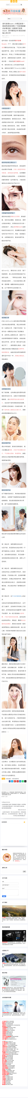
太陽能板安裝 (4, 1046)
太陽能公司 (4, 963)
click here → (17, 860)
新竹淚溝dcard (6, 37)
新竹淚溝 (16, 35)
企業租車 (4, 1025)
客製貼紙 (4, 1023)
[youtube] (16, 1)
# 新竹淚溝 (8, 778)
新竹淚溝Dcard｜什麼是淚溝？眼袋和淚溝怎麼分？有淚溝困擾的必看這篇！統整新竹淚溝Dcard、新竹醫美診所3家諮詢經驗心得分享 (14, 793)
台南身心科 (4, 1047)
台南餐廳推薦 (4, 1027)
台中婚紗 (4, 917)
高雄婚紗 (4, 1051)
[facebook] (11, 1)
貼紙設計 (4, 1022)
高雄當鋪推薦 (5, 942)
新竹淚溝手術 (22, 35)
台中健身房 (4, 1021)
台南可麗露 (4, 1039)
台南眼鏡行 (4, 1029)
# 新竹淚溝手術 (15, 778)
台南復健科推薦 (5, 1012)
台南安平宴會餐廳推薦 (6, 1036)
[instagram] (14, 1)
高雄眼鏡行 (4, 1026)
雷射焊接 (4, 987)
